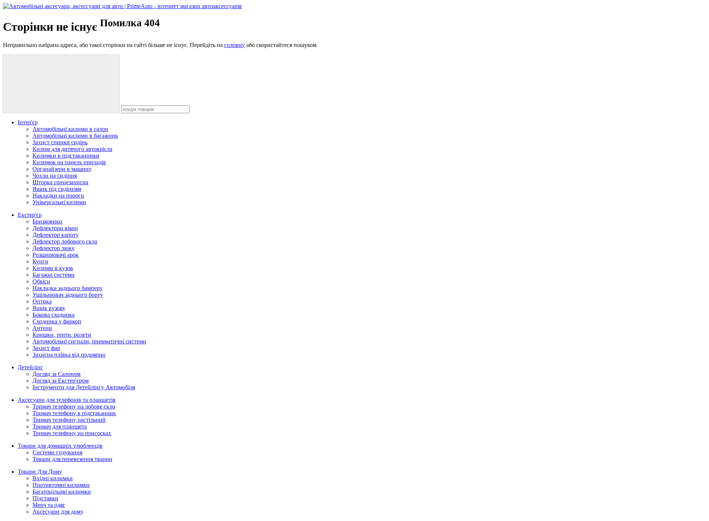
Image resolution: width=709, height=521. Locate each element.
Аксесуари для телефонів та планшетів (67, 400)
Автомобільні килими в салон (70, 129)
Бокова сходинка (53, 315)
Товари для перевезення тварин (72, 459)
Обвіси (41, 281)
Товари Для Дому (40, 471)
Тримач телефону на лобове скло (73, 406)
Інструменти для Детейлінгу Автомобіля (83, 387)
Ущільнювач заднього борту (67, 295)
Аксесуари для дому (57, 511)
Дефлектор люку (53, 248)
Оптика (42, 301)
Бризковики (47, 221)
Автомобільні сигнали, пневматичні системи (89, 341)
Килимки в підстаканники (65, 155)
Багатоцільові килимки (61, 491)
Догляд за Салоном (56, 374)
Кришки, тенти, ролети (61, 335)
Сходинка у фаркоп (56, 321)
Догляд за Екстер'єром (60, 380)
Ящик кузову (48, 308)
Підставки (45, 498)
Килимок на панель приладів (69, 162)
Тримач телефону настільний (69, 420)
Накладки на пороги (58, 195)
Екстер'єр (30, 215)
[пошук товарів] (61, 83)
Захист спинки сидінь (60, 142)
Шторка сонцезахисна (60, 182)
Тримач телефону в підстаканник (74, 413)
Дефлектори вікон (55, 228)
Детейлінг (30, 367)
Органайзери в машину (62, 169)
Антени (42, 328)
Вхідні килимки (52, 478)
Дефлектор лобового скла (64, 241)
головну (234, 45)
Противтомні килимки (61, 485)
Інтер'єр (28, 122)
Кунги (40, 261)
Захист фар (46, 348)
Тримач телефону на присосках (71, 433)
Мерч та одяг (48, 505)
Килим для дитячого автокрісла (72, 149)
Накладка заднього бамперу (67, 288)
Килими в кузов (52, 268)
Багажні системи (53, 275)
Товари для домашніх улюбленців (60, 446)
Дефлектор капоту (55, 235)
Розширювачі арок (55, 255)
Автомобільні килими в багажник (75, 135)
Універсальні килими (59, 202)
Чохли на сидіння (54, 175)
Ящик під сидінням (56, 189)
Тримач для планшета (59, 426)
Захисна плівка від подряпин (69, 355)
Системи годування (57, 452)
